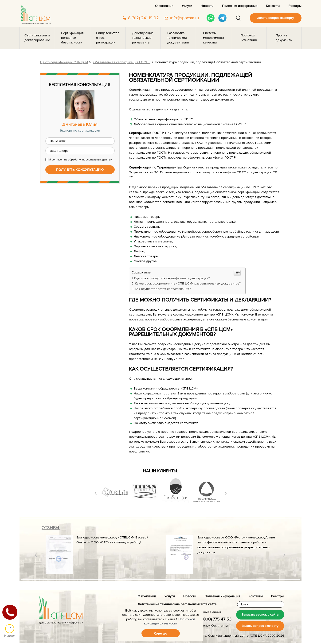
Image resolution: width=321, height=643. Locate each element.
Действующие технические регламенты (143, 38)
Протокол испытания (248, 37)
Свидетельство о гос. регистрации (107, 38)
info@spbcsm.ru (184, 18)
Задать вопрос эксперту (275, 18)
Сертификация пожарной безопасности (72, 38)
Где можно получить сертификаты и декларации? (172, 278)
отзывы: (51, 527)
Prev (95, 493)
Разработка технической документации (178, 38)
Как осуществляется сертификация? (163, 289)
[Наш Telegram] (222, 18)
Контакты (273, 6)
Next (226, 493)
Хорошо (160, 633)
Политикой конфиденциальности (169, 621)
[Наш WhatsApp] (211, 18)
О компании (164, 6)
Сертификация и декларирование (37, 37)
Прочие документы (284, 37)
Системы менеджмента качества (213, 38)
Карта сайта (207, 604)
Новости (207, 6)
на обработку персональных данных (88, 159)
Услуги (187, 6)
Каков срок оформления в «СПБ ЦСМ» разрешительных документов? (188, 283)
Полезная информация (240, 6)
